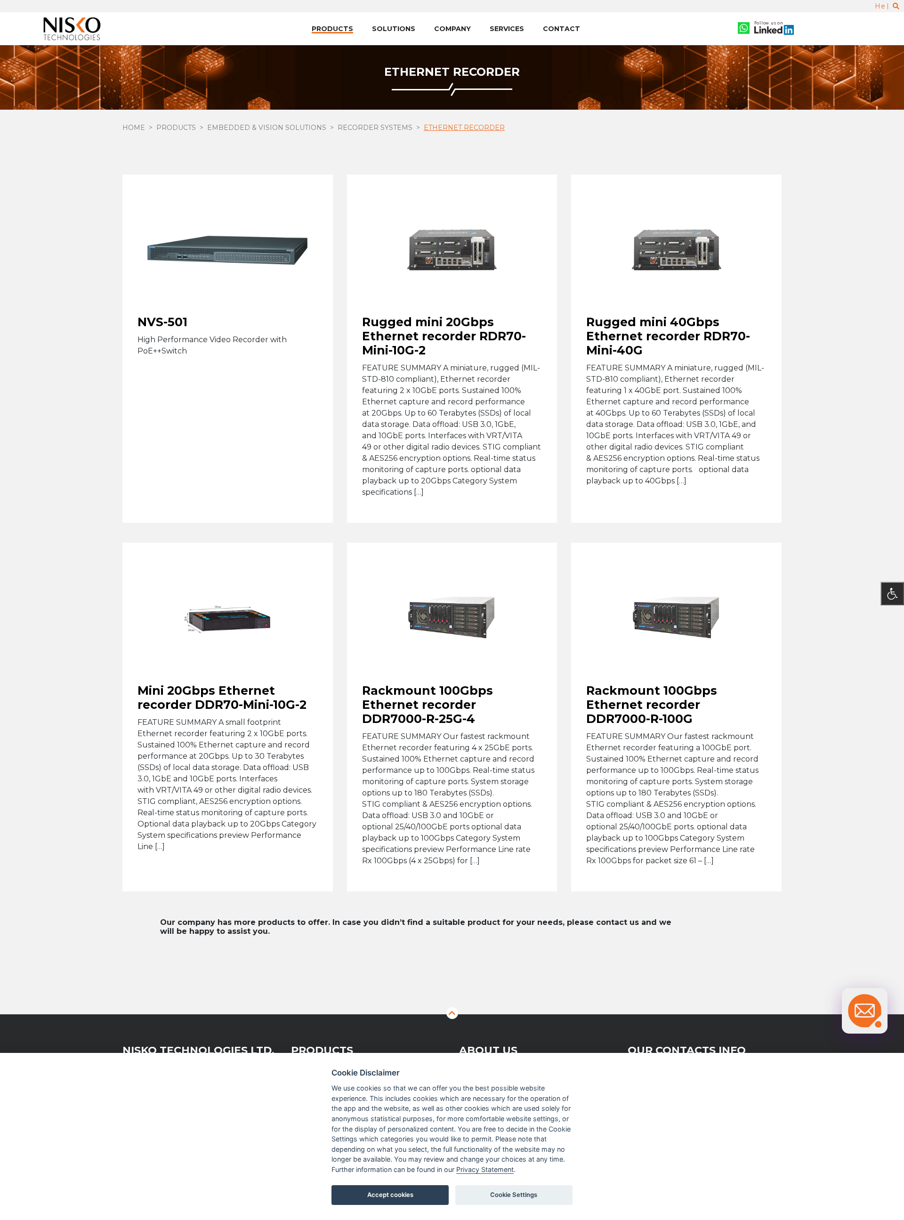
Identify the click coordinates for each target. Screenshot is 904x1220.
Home (133, 127)
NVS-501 (162, 322)
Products (332, 28)
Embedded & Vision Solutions (266, 127)
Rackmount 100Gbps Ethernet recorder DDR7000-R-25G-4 (427, 704)
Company (452, 28)
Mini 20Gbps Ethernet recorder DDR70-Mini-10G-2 (222, 697)
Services (507, 28)
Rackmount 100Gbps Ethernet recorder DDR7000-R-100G (651, 704)
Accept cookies (390, 1194)
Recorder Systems (375, 127)
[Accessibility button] (892, 593)
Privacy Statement (485, 1169)
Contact (561, 28)
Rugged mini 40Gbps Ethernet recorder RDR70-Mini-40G (668, 336)
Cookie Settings (513, 1194)
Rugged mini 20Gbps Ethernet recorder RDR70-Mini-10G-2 (444, 336)
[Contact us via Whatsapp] (744, 29)
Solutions (393, 28)
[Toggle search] (896, 6)
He (880, 6)
